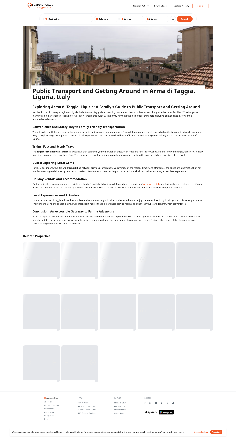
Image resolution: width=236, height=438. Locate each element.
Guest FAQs (49, 412)
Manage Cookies (201, 432)
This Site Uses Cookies (86, 409)
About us (48, 402)
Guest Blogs (119, 413)
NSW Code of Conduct (86, 413)
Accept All (216, 432)
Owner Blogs (119, 406)
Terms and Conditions (86, 406)
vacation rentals (151, 184)
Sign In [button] (200, 6)
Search (185, 18)
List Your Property (181, 6)
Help (46, 419)
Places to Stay (119, 403)
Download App (160, 6)
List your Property (51, 405)
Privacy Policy (82, 403)
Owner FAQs (49, 409)
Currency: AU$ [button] (139, 6)
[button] (106, 19)
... (173, 19)
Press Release (120, 409)
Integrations (49, 415)
